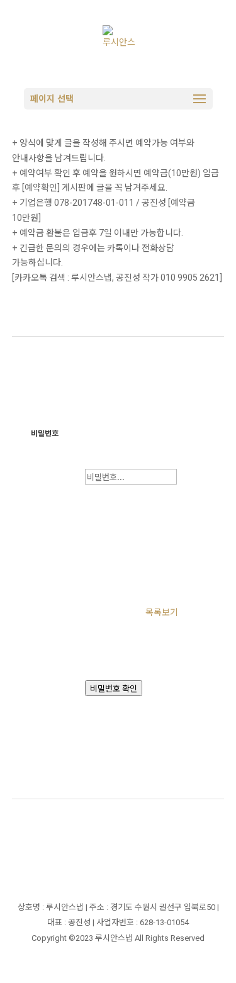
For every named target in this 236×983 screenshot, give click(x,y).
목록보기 (161, 612)
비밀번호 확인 (113, 689)
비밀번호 (45, 433)
